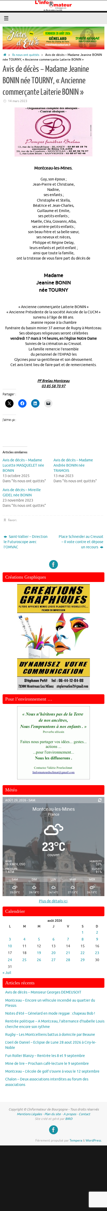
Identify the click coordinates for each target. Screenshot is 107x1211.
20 (53, 953)
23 (97, 953)
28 (68, 960)
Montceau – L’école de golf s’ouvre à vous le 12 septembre (52, 1071)
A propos (69, 1114)
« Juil (7, 973)
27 (53, 960)
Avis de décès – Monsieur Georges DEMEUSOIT (43, 992)
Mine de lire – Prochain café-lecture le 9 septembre (47, 1063)
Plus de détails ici (53, 901)
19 (39, 953)
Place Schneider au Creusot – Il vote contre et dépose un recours (81, 542)
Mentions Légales (29, 1114)
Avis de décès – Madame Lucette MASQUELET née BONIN (23, 465)
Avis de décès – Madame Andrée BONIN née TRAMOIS (73, 465)
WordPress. (94, 1140)
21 (68, 953)
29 (83, 960)
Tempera (76, 1140)
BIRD (68, 1119)
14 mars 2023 (17, 101)
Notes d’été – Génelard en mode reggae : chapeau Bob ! (50, 1013)
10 (10, 946)
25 (24, 960)
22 (83, 953)
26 (39, 960)
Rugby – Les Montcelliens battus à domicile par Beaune (50, 1034)
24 (10, 960)
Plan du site (52, 1114)
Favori (12, 520)
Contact (84, 1114)
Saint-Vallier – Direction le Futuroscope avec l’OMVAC (26, 542)
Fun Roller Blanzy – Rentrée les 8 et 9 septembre (45, 1056)
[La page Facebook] (53, 564)
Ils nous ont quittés (25, 55)
